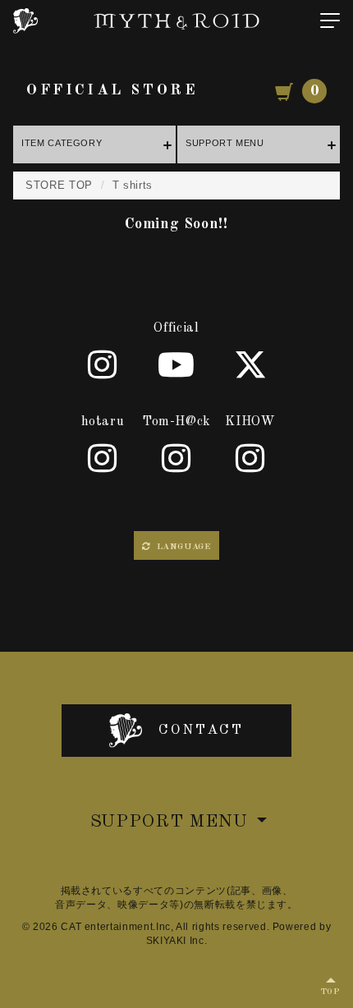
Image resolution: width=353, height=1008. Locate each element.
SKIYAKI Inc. (177, 940)
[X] (250, 364)
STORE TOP (59, 185)
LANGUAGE (182, 547)
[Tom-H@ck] (176, 458)
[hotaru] (102, 458)
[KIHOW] (250, 458)
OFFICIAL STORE (112, 90)
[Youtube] (176, 364)
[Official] (102, 364)
